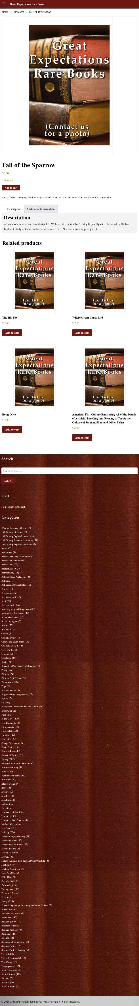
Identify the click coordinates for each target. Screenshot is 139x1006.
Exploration (6, 710)
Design (4, 670)
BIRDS (76, 197)
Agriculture (6, 552)
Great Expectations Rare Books (27, 4)
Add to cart (11, 188)
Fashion (5, 714)
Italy (3, 787)
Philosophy (6, 885)
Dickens (5, 674)
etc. (3, 702)
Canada (4, 633)
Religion (5, 921)
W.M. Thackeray (9, 970)
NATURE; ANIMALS (99, 197)
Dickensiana (7, 682)
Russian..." (6, 933)
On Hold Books (8, 881)
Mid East (5, 828)
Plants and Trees (9, 893)
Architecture (7, 593)
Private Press (7, 909)
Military (5, 832)
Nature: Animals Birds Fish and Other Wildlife (23, 860)
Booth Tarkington (9, 621)
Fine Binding (7, 722)
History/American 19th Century (16, 763)
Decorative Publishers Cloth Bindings (18, 666)
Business (5, 629)
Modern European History (13, 836)
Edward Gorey (8, 690)
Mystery (5, 856)
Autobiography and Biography (15, 609)
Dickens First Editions (11, 678)
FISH (84, 197)
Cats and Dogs (8, 637)
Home (5, 12)
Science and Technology (12, 941)
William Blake (8, 986)
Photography (7, 889)
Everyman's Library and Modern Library (19, 706)
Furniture (5, 735)
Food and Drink (8, 730)
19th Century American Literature (17, 540)
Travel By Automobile (11, 958)
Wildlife (32, 197)
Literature (6, 816)
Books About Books (10, 617)
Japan (4, 791)
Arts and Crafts (8, 605)
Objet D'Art (6, 877)
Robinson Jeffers (9, 925)
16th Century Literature (12, 532)
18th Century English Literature (16, 536)
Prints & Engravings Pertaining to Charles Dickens (24, 905)
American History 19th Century (15, 556)
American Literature (11, 560)
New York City (8, 872)
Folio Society (7, 726)
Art (3, 601)
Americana (6, 564)
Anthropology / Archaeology (14, 576)
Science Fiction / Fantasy (13, 950)
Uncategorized (8, 966)
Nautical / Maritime (10, 868)
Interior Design (8, 783)
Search (8, 480)
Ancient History (8, 568)
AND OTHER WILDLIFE (57, 197)
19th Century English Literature (16, 544)
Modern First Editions (11, 844)
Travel (4, 954)
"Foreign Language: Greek (13, 528)
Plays (4, 897)
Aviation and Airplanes (12, 613)
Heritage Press (8, 751)
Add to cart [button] (12, 333)
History (4, 759)
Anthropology (7, 572)
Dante (4, 662)
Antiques (5, 580)
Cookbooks (6, 657)
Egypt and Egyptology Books (14, 694)
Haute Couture (8, 747)
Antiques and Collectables (13, 584)
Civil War (5, 649)
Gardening (6, 739)
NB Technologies (70, 1001)
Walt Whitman (8, 974)
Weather (5, 978)
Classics (5, 653)
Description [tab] (14, 209)
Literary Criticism (9, 812)
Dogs (3, 686)
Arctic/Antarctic (9, 597)
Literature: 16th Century (12, 820)
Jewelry (5, 795)
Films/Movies (7, 718)
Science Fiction (8, 945)
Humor (4, 771)
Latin (4, 808)
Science (5, 937)
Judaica (5, 804)
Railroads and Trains (10, 913)
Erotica (4, 698)
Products (19, 12)
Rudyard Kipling (9, 929)
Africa (4, 548)
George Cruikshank (10, 743)
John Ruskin (6, 799)
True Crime (6, 962)
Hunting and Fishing (10, 775)
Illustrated (6, 779)
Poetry (4, 901)
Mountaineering (8, 848)
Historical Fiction (9, 755)
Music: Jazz (7, 852)
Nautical (5, 864)
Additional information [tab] (40, 209)
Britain (4, 625)
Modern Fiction (8, 840)
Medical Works (8, 824)
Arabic (4, 589)
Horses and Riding (9, 767)
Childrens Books (8, 645)
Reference (6, 917)
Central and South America (14, 641)
